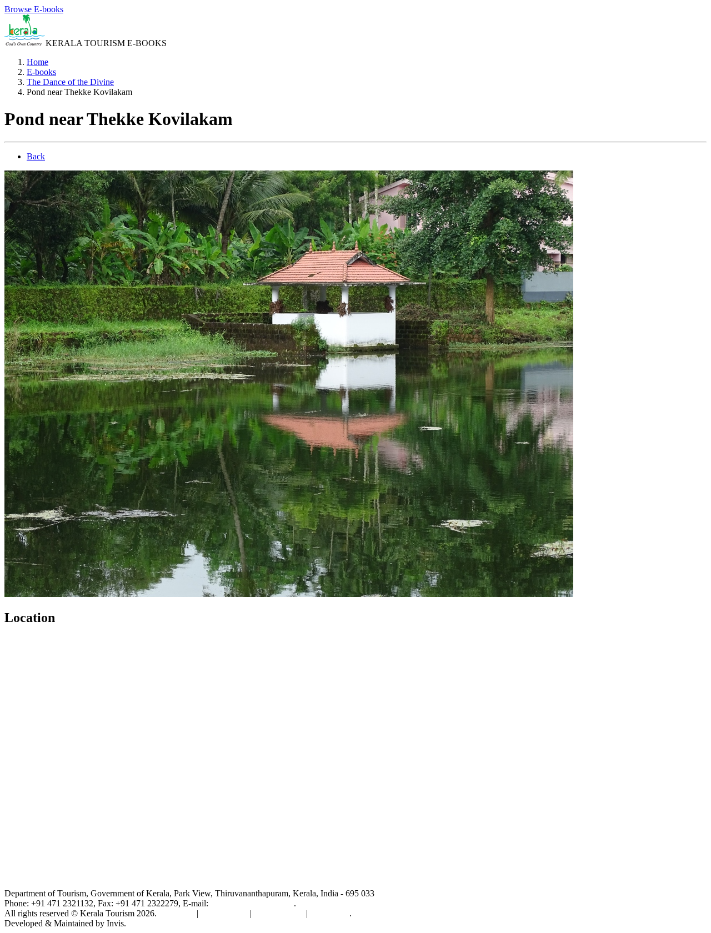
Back (36, 156)
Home (37, 62)
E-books (41, 72)
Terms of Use (224, 913)
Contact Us (329, 913)
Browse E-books (33, 9)
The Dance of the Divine (70, 82)
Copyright (176, 913)
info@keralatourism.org (252, 903)
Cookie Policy (279, 913)
